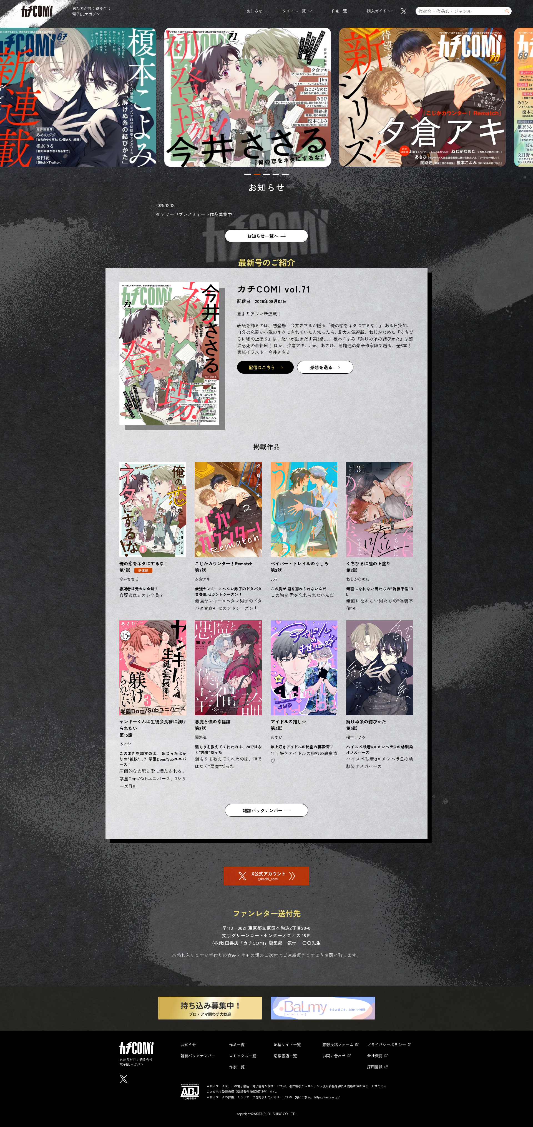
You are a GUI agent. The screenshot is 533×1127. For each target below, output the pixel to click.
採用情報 (375, 1066)
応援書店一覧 (285, 1055)
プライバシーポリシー (386, 1044)
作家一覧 (339, 11)
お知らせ (254, 11)
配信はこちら (261, 367)
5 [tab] (285, 174)
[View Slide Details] (92, 97)
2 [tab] (257, 174)
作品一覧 (237, 1044)
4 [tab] (276, 174)
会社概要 (375, 1055)
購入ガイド (376, 11)
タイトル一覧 (294, 11)
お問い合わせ (334, 1055)
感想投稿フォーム (337, 1044)
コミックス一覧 (242, 1055)
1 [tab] (247, 174)
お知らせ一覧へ (262, 236)
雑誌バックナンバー (263, 810)
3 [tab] (266, 174)
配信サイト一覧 (287, 1044)
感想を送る (321, 367)
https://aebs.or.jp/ (327, 1097)
